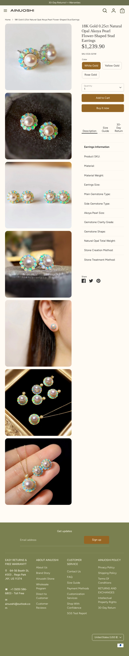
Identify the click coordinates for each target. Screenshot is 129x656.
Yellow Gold (112, 65)
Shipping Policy (107, 573)
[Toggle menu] (5, 10)
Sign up (96, 539)
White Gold (91, 65)
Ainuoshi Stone (45, 578)
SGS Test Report (77, 613)
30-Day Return (119, 128)
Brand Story (43, 573)
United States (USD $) (106, 637)
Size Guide (105, 129)
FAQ (69, 577)
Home (8, 19)
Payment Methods (78, 588)
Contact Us (74, 571)
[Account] (113, 9)
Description (89, 131)
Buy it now (102, 108)
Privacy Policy (106, 567)
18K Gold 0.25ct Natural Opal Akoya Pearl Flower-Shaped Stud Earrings (47, 19)
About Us (41, 567)
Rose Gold (90, 74)
